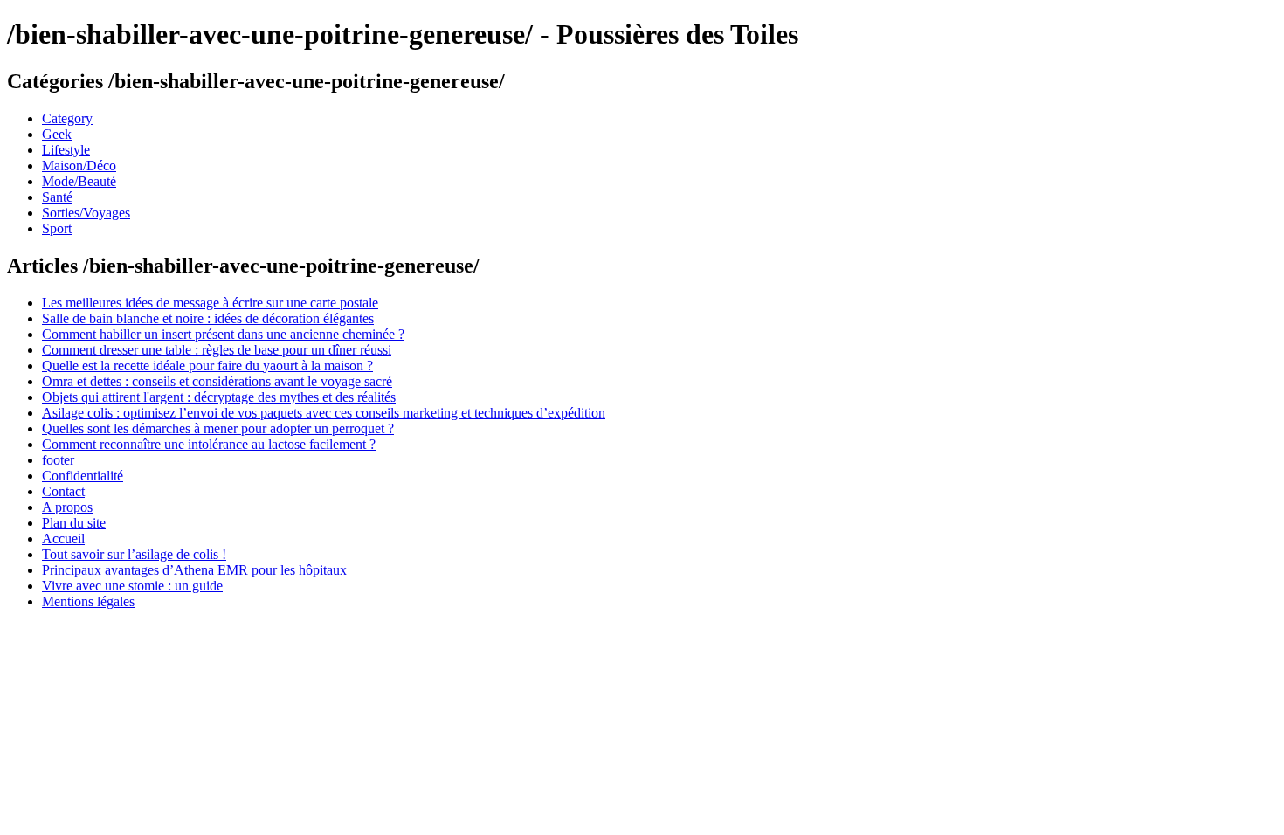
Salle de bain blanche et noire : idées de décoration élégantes (208, 318)
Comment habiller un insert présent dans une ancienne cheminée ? (223, 334)
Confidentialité (82, 475)
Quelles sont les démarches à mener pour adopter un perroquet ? (218, 428)
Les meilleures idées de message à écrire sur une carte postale (210, 302)
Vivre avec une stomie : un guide (132, 585)
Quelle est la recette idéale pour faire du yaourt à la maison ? (207, 365)
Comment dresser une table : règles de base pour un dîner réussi (216, 349)
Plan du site (74, 522)
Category (67, 118)
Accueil (63, 538)
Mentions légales (88, 601)
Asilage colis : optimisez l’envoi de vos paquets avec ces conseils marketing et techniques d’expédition (323, 412)
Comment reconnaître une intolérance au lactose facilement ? (209, 444)
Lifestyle (66, 149)
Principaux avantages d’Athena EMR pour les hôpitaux (194, 569)
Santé (57, 197)
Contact (63, 491)
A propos (67, 507)
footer (58, 459)
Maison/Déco (79, 165)
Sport (57, 228)
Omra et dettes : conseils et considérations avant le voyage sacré (217, 381)
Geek (57, 134)
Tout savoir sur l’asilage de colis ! (134, 554)
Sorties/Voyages (86, 212)
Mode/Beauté (79, 181)
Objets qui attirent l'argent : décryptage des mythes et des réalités (219, 397)
